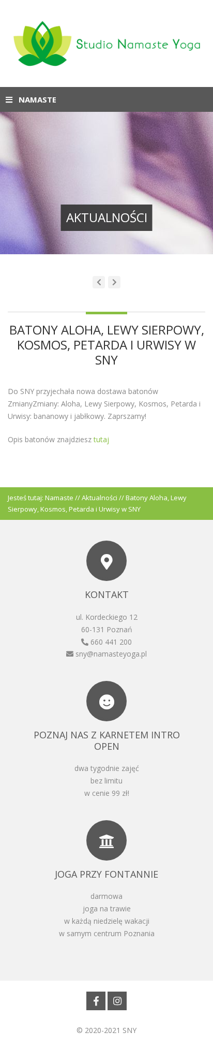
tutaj (100, 439)
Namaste (59, 497)
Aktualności (99, 497)
